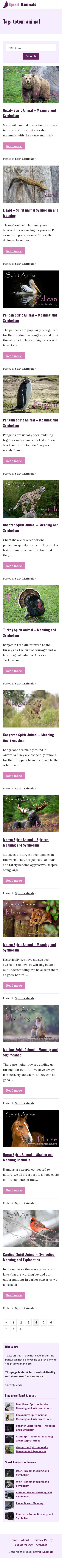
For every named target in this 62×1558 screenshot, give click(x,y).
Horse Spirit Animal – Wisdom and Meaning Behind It (28, 1157)
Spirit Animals (24, 158)
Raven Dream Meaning (29, 1503)
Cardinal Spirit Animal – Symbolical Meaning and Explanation (29, 1257)
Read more (14, 146)
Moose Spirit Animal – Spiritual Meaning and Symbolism (26, 842)
